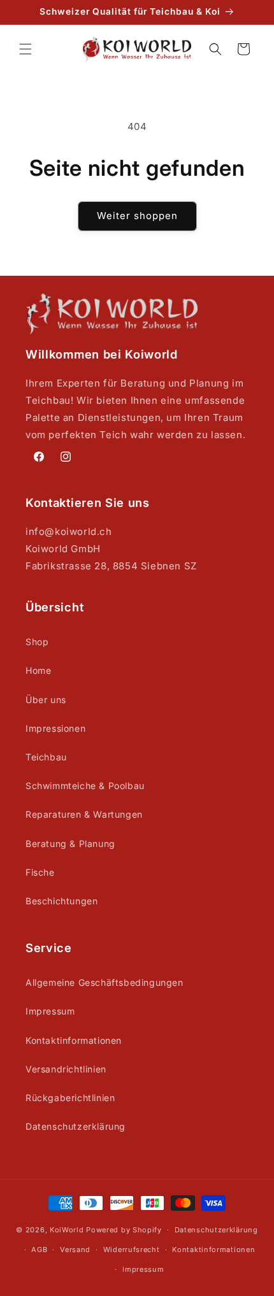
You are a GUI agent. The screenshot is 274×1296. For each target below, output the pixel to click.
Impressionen (55, 728)
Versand (75, 1249)
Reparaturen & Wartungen (84, 814)
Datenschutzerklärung (75, 1126)
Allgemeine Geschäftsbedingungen (104, 982)
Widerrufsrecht (131, 1249)
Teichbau (46, 756)
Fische (40, 872)
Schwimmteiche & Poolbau (85, 785)
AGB (39, 1249)
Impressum (50, 1011)
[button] (25, 49)
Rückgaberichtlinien (70, 1097)
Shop (36, 641)
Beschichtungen (61, 900)
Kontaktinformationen (73, 1040)
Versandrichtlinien (65, 1069)
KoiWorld (67, 1229)
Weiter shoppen (137, 216)
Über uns (45, 699)
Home (38, 670)
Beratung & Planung (70, 843)
